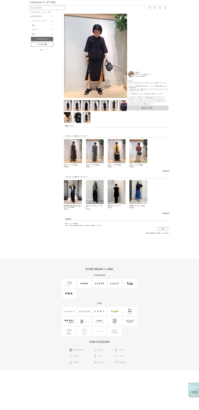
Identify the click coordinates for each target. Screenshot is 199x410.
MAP (163, 229)
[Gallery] (95, 56)
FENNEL (140, 97)
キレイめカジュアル (134, 103)
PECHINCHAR (149, 97)
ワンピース (101, 362)
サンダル (140, 100)
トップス (76, 356)
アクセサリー (122, 362)
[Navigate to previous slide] (65, 55)
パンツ (100, 356)
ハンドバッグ (150, 100)
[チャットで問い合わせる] (193, 390)
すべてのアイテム (79, 350)
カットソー (159, 97)
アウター (76, 362)
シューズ (121, 356)
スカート (132, 100)
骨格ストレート (147, 103)
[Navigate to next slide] (125, 55)
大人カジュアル (161, 100)
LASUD (131, 97)
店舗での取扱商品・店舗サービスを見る (157, 233)
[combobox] (47, 8)
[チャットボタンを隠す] (189, 383)
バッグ (121, 350)
